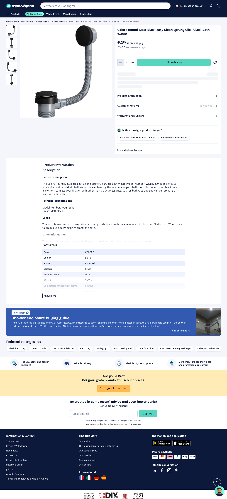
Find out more (135, 424)
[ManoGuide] (220, 491)
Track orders (12, 441)
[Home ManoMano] (21, 5)
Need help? (12, 450)
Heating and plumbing (23, 21)
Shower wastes (59, 21)
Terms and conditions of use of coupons (27, 478)
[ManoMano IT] (88, 477)
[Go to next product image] (106, 72)
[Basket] (218, 5)
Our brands (85, 455)
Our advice (84, 441)
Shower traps (73, 21)
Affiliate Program (15, 474)
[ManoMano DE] (96, 477)
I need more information (174, 137)
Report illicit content (16, 459)
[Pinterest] (176, 470)
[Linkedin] (154, 470)
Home (9, 21)
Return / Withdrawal (16, 445)
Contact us (11, 455)
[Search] (44, 6)
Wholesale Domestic (133, 150)
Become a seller (14, 464)
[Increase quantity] (133, 62)
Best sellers (85, 464)
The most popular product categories (98, 445)
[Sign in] (211, 5)
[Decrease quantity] (120, 62)
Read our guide (179, 330)
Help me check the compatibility (137, 137)
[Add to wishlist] (215, 62)
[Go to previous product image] (26, 72)
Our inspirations (87, 459)
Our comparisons (88, 450)
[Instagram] (169, 470)
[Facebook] (161, 470)
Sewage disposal (42, 21)
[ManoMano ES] (103, 477)
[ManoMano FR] (81, 477)
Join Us (9, 469)
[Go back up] (217, 482)
